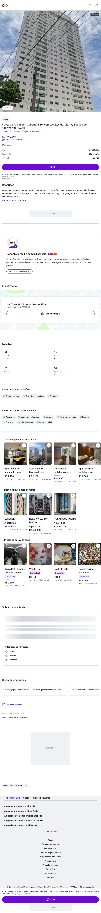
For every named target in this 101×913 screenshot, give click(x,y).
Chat (52, 167)
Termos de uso (50, 848)
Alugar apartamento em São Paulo (21, 811)
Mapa (9, 108)
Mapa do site (50, 861)
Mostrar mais (53, 831)
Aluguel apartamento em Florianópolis (23, 816)
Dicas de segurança (50, 844)
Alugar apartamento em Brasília (19, 806)
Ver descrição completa (14, 200)
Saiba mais (6, 179)
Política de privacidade (51, 853)
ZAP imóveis (50, 873)
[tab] (13, 798)
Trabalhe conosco (50, 865)
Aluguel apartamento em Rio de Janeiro (23, 820)
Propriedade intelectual (50, 857)
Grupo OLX (50, 869)
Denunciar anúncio (14, 705)
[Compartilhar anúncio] (96, 5)
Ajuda (50, 840)
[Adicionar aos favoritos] (90, 5)
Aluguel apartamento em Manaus (20, 825)
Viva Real (50, 878)
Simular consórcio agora (20, 271)
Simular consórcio (14, 139)
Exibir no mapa (53, 313)
